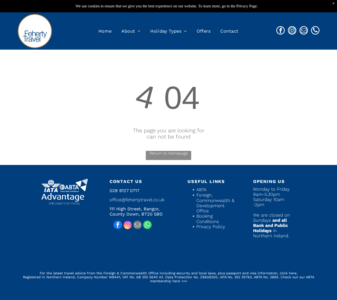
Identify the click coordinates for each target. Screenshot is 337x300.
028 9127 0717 (124, 190)
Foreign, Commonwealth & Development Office (215, 202)
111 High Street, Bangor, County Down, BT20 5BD (136, 211)
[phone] (315, 31)
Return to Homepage (169, 153)
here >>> (179, 281)
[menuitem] (105, 31)
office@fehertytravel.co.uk (137, 199)
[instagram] (292, 31)
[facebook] (280, 31)
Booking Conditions (207, 218)
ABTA (201, 189)
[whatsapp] (147, 225)
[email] (304, 31)
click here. (289, 273)
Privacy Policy (210, 226)
